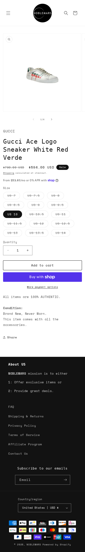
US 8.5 (15, 205)
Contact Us (18, 453)
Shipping (8, 172)
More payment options (42, 287)
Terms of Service (24, 435)
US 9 (38, 205)
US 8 (57, 196)
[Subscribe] (65, 480)
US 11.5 (16, 224)
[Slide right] (51, 119)
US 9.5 (59, 205)
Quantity (10, 242)
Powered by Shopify (56, 544)
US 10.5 (39, 215)
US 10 (12, 214)
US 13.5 (39, 233)
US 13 (14, 233)
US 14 (62, 233)
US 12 (41, 224)
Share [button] (12, 337)
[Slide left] (33, 119)
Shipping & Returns (26, 416)
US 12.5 (64, 224)
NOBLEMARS (34, 544)
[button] (8, 13)
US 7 (13, 196)
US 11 (62, 215)
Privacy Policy (22, 425)
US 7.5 (35, 196)
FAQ (11, 406)
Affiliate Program (25, 444)
